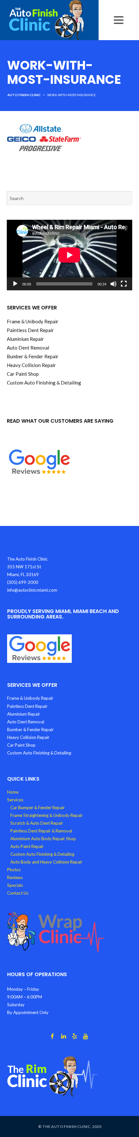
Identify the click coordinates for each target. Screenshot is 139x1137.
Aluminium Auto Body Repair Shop (43, 838)
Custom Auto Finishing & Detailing (42, 854)
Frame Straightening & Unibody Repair (46, 815)
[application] (69, 255)
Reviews (15, 877)
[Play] (15, 284)
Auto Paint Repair (27, 846)
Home (12, 792)
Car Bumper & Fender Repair (37, 807)
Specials (15, 885)
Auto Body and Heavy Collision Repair (46, 861)
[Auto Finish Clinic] (49, 19)
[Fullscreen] (124, 284)
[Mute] (113, 284)
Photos (14, 869)
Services (15, 799)
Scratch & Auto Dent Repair (36, 823)
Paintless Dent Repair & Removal (41, 830)
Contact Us (17, 893)
